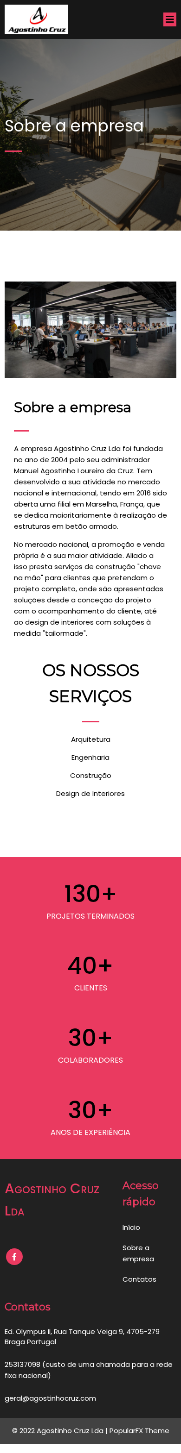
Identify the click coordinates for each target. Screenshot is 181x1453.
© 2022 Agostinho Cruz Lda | (61, 1430)
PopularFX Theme (139, 1430)
